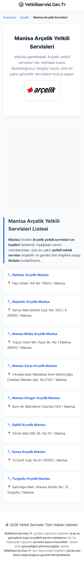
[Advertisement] (42, 165)
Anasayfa (9, 17)
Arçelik (24, 17)
